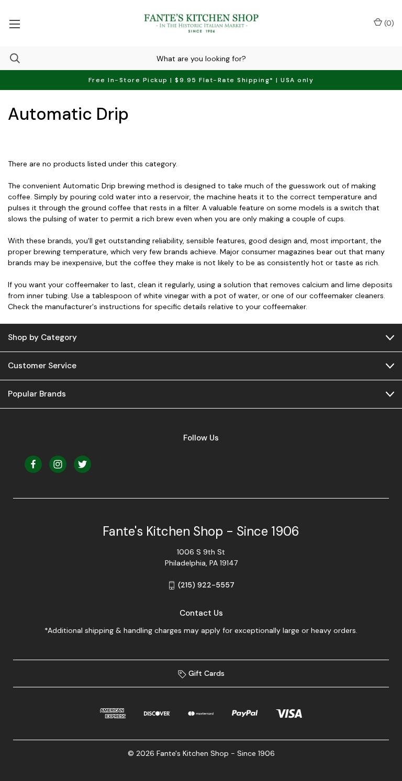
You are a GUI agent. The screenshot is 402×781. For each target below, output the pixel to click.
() (388, 23)
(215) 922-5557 (206, 585)
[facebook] (33, 464)
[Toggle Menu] (14, 23)
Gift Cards (205, 673)
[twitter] (82, 464)
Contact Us (201, 613)
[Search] (10, 58)
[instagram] (57, 464)
